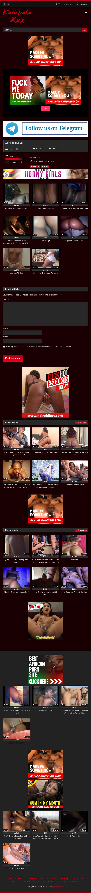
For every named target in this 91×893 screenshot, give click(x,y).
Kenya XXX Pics (48, 879)
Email (6, 337)
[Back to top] (83, 886)
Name (6, 328)
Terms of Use (75, 881)
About (38, 149)
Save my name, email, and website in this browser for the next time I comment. (38, 347)
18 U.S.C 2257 (49, 881)
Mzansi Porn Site (31, 881)
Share (54, 149)
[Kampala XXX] (45, 16)
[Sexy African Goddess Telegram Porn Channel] (45, 136)
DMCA (62, 881)
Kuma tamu (15, 881)
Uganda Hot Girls (14, 879)
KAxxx (40, 158)
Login (76, 4)
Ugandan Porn (57, 887)
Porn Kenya (64, 879)
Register (84, 4)
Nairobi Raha (31, 879)
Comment (7, 300)
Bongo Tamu (79, 879)
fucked (46, 166)
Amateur (36, 166)
